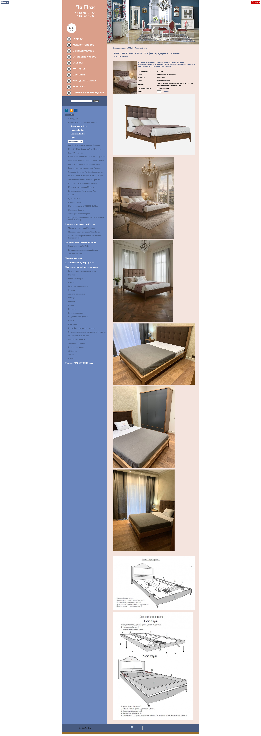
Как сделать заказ (84, 80)
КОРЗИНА (79, 86)
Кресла (71, 305)
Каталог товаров (83, 44)
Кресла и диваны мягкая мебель (82, 122)
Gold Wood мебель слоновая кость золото (86, 160)
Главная (78, 38)
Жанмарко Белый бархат (79, 214)
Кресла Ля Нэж (77, 130)
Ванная (71, 282)
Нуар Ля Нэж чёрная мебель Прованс (84, 149)
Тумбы (71, 355)
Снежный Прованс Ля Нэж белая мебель (85, 172)
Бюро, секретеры (75, 279)
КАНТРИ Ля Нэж (75, 153)
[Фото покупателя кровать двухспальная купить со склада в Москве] (154, 384)
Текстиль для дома (73, 258)
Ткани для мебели (79, 126)
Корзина (255, 2)
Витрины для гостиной (78, 286)
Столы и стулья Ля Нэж (78, 336)
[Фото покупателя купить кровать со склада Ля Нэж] (144, 550)
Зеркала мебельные (76, 294)
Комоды (71, 298)
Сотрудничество (83, 50)
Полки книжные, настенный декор (83, 250)
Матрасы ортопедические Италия (80, 224)
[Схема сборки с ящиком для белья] (153, 720)
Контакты (79, 68)
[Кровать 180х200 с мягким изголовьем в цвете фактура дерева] (154, 155)
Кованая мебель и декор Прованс (79, 263)
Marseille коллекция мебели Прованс (84, 180)
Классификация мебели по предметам (81, 267)
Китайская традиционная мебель (82, 183)
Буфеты (71, 275)
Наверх (5, 2)
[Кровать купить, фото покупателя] (144, 467)
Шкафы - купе (74, 202)
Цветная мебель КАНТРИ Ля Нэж (83, 206)
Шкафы (71, 359)
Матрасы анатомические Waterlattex (84, 232)
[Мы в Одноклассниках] (71, 111)
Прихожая (72, 324)
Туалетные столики (76, 343)
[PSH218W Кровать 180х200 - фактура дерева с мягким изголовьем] (125, 93)
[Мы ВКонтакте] (67, 111)
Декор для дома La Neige (79, 246)
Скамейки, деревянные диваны (82, 328)
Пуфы (73, 138)
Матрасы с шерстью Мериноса (81, 228)
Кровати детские (75, 313)
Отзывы (78, 62)
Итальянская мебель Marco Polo (82, 191)
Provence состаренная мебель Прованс (84, 168)
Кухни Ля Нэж (74, 199)
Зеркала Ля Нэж (75, 254)
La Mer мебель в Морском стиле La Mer (85, 176)
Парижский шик (75, 141)
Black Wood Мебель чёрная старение (84, 164)
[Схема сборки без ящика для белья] (154, 609)
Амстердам (73, 119)
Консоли (71, 301)
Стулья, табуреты (76, 347)
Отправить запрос (84, 56)
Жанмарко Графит (76, 210)
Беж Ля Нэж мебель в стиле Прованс (84, 145)
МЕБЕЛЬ (70, 115)
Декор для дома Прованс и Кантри (80, 242)
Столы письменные (76, 340)
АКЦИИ (71, 195)
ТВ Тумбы (72, 351)
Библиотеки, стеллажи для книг (82, 271)
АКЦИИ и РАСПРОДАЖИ (88, 92)
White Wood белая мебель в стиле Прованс (86, 157)
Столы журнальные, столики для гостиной (86, 332)
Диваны (71, 290)
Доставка (79, 74)
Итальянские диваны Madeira (81, 187)
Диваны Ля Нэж (78, 134)
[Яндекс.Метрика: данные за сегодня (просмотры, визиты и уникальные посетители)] (137, 728)
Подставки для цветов (78, 317)
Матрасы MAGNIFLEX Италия (79, 363)
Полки (71, 321)
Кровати (72, 309)
